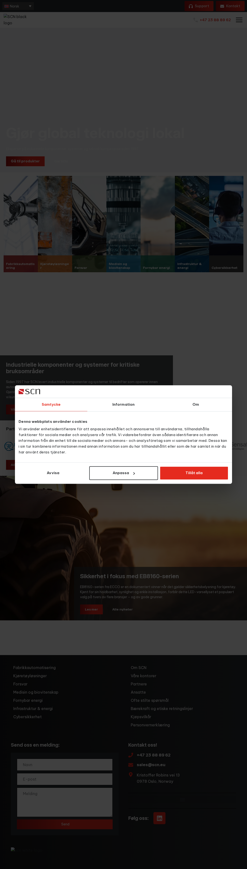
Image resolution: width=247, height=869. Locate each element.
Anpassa (121, 473)
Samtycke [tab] (51, 404)
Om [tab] (195, 404)
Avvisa (53, 473)
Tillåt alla (194, 473)
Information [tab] (123, 404)
